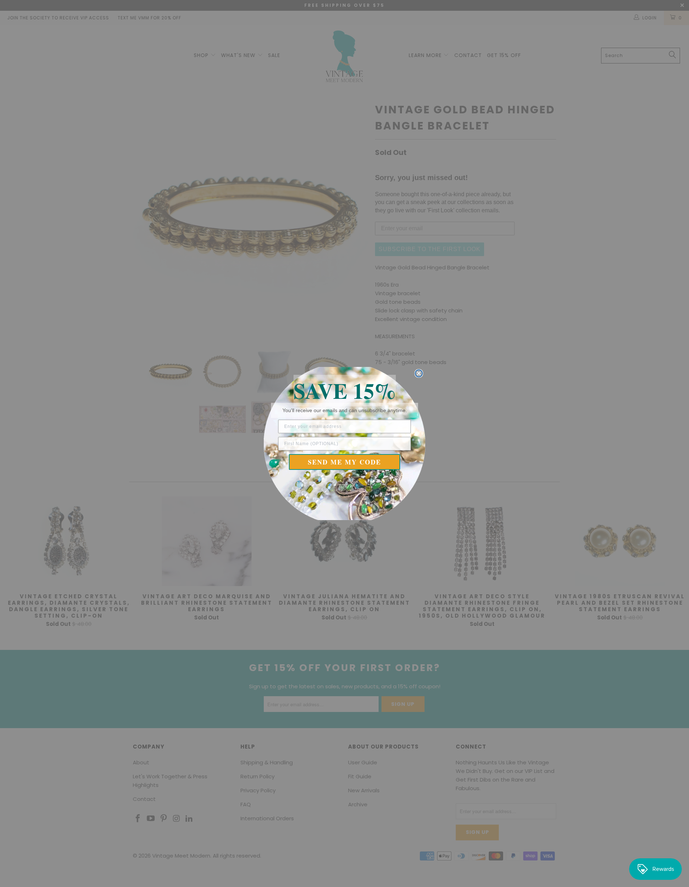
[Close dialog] (418, 373)
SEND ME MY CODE (344, 462)
